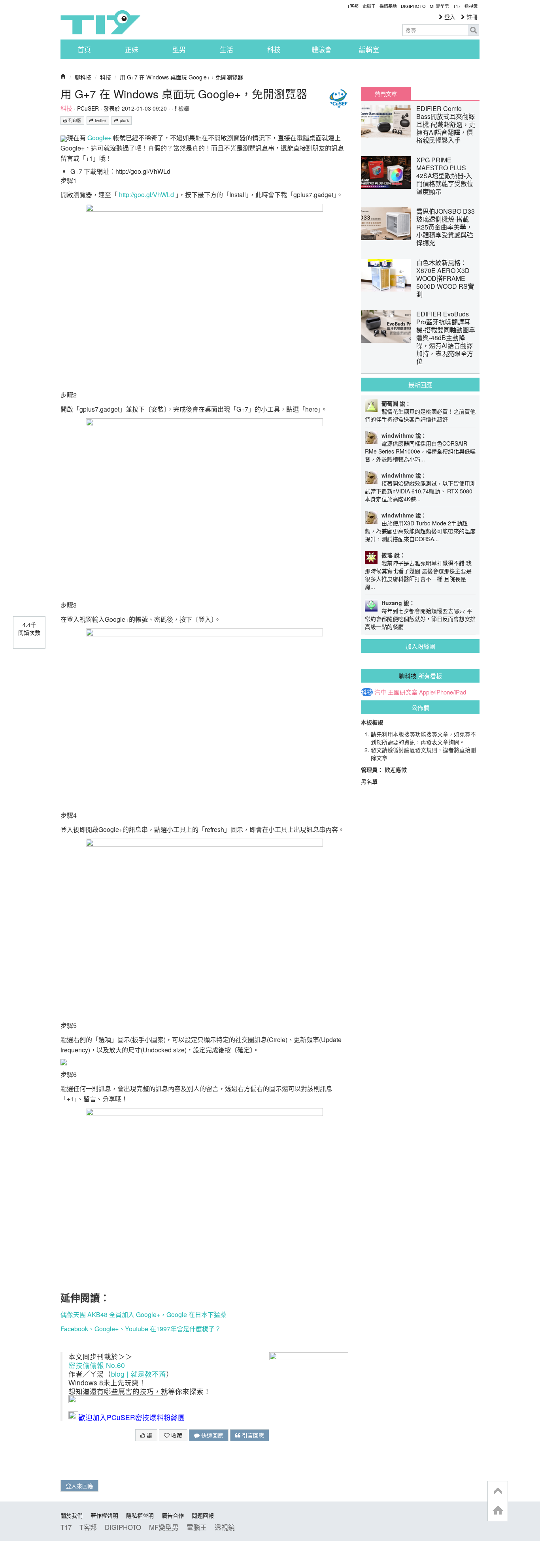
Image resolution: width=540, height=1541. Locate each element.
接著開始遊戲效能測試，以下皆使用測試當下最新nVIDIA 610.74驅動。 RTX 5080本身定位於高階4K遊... (420, 491)
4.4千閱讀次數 (29, 628)
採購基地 (388, 6)
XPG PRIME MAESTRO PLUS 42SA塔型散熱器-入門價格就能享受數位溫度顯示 (444, 175)
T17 (100, 22)
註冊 (471, 17)
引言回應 (252, 1435)
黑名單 (369, 781)
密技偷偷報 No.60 (96, 1365)
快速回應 (211, 1435)
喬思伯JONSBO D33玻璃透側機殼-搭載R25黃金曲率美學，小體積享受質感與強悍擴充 (445, 227)
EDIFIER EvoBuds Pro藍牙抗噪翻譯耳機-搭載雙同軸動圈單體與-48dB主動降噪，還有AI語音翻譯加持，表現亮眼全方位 (445, 337)
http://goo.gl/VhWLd (142, 171)
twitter (100, 120)
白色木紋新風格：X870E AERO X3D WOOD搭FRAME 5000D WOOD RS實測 (445, 278)
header (498, 1491)
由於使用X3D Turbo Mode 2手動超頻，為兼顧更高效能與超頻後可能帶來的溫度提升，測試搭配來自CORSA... (420, 531)
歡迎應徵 (396, 769)
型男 (179, 49)
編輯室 (369, 49)
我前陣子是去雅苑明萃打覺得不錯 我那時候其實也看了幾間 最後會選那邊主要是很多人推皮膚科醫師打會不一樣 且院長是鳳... (418, 575)
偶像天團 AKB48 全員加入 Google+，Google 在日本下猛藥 (143, 1314)
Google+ (99, 137)
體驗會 (322, 49)
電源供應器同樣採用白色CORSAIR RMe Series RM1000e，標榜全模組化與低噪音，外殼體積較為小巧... (420, 451)
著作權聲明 (104, 1515)
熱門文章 (386, 94)
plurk (124, 120)
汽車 (380, 692)
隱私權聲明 (140, 1515)
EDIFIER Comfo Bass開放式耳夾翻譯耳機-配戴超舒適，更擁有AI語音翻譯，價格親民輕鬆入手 (445, 124)
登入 (449, 17)
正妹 (131, 49)
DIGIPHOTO (413, 6)
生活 (226, 49)
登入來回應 (79, 1486)
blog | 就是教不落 (138, 1374)
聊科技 (83, 77)
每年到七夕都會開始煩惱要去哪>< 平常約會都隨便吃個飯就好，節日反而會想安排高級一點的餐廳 (420, 618)
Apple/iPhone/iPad (442, 692)
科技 (274, 49)
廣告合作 (173, 1515)
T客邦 (353, 6)
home (498, 1510)
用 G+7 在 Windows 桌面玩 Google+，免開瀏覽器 (181, 77)
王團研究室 (402, 692)
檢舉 (183, 108)
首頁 (84, 49)
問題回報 (203, 1515)
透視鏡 (471, 6)
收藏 (176, 1435)
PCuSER (88, 108)
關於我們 (71, 1515)
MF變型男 (439, 6)
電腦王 (369, 6)
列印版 (74, 120)
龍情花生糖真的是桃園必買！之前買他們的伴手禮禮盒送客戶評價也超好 (420, 415)
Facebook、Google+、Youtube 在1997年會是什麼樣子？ (140, 1328)
